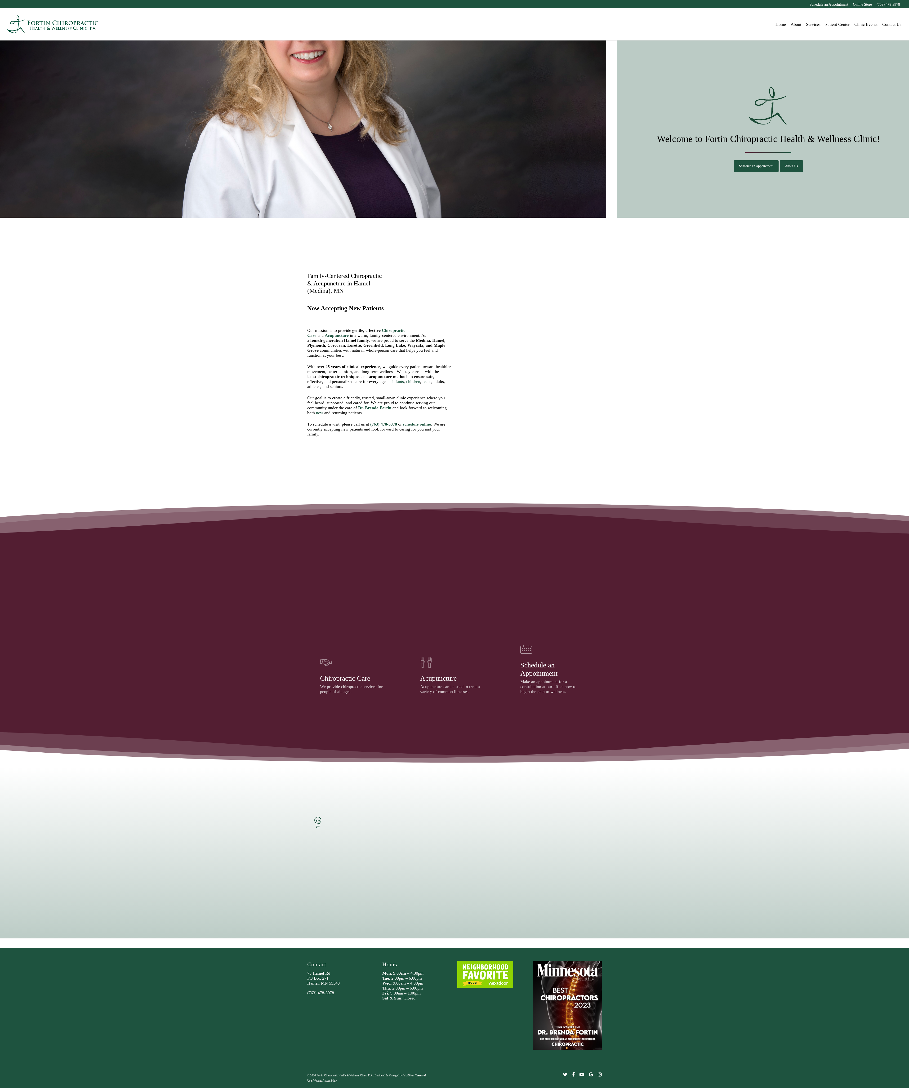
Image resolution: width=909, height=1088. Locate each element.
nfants (398, 381)
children (413, 381)
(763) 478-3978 (320, 992)
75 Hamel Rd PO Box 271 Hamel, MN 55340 (323, 978)
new (319, 412)
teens (427, 381)
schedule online (417, 424)
